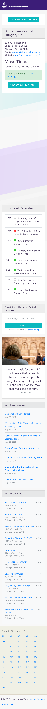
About (33, 699)
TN (19, 677)
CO (3, 641)
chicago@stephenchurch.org (25, 52)
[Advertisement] (23, 119)
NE (19, 662)
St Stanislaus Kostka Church (18, 597)
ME (35, 652)
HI (11, 646)
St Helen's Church (13, 514)
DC (27, 641)
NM (11, 667)
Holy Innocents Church (16, 562)
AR (27, 636)
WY (3, 688)
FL (35, 641)
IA (3, 652)
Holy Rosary (11, 550)
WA (19, 682)
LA (27, 652)
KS (11, 652)
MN (27, 657)
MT (11, 662)
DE (19, 641)
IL (27, 646)
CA (35, 636)
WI (35, 682)
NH (35, 662)
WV (27, 682)
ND (35, 667)
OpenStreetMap (33, 330)
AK (11, 636)
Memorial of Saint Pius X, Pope (20, 479)
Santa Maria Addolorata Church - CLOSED (21, 611)
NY (19, 667)
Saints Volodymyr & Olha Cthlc (20, 526)
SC (3, 677)
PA (27, 672)
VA (11, 682)
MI (19, 657)
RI (35, 672)
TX (27, 677)
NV (27, 662)
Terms (3, 704)
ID (19, 646)
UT (35, 677)
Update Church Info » (23, 85)
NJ (3, 667)
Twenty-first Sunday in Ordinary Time (23, 457)
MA (11, 657)
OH (3, 672)
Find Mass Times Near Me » (23, 19)
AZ (19, 636)
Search (23, 325)
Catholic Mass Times (17, 6)
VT (3, 682)
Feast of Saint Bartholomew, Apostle (23, 448)
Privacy (11, 704)
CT (11, 641)
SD (11, 677)
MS (35, 657)
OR (19, 672)
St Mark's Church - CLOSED (18, 538)
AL (3, 636)
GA (3, 646)
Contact (41, 699)
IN (35, 646)
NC (27, 667)
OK (11, 672)
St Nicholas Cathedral (15, 502)
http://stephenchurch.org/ (27, 55)
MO (3, 662)
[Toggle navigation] (41, 4)
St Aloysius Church (14, 574)
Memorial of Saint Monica (17, 413)
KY (19, 652)
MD (3, 657)
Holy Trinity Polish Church (17, 585)
